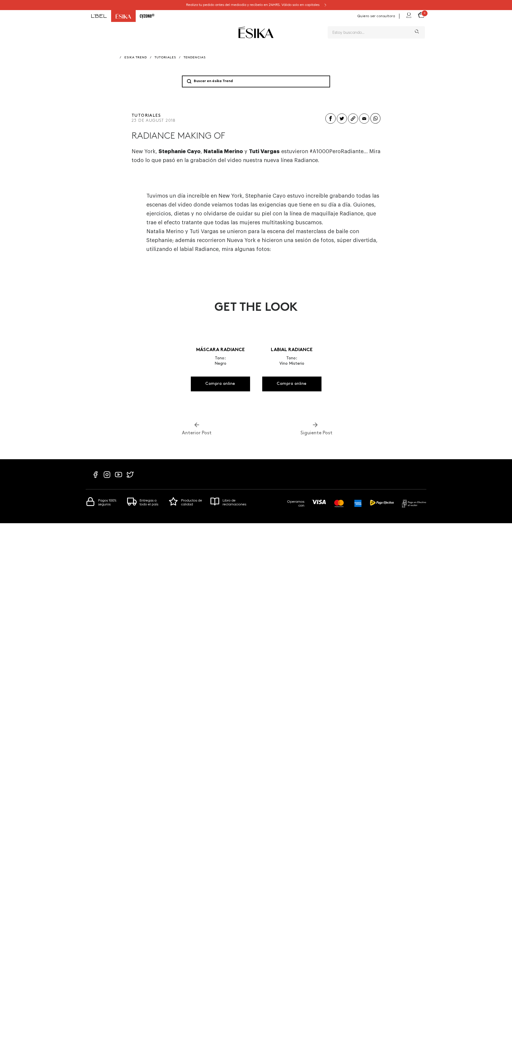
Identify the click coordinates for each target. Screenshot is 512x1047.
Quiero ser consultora (376, 16)
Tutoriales (165, 57)
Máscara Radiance (220, 350)
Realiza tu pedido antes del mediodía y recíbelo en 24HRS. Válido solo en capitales (253, 5)
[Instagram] (107, 477)
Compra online (220, 384)
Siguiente (315, 433)
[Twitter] (130, 477)
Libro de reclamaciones (234, 502)
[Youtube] (118, 477)
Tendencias (195, 57)
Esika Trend (135, 57)
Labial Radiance (292, 350)
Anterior (197, 433)
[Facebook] (95, 477)
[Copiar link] (353, 123)
